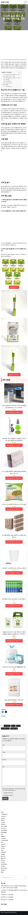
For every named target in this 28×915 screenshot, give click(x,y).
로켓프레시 (3, 824)
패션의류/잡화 (4, 864)
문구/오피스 (3, 828)
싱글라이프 (3, 846)
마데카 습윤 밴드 (7, 725)
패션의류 (3, 862)
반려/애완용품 (4, 830)
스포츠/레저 (3, 838)
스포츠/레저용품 (4, 840)
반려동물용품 (3, 832)
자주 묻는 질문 (8, 83)
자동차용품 (3, 852)
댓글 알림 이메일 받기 (8, 792)
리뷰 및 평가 (8, 81)
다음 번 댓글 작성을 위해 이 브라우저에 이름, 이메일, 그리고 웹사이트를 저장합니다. (13, 789)
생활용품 (3, 836)
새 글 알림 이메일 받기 (8, 795)
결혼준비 (3, 820)
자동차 (2, 850)
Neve (2, 912)
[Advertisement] (14, 45)
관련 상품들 (5, 84)
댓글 (3, 766)
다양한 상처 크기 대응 (10, 76)
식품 (2, 842)
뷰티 (2, 834)
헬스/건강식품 (4, 868)
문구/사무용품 (4, 826)
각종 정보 (3, 818)
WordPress (14, 912)
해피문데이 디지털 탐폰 (7, 894)
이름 (3, 745)
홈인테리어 (3, 870)
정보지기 (7, 22)
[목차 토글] (18, 73)
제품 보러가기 (14, 287)
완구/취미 (3, 848)
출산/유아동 (3, 858)
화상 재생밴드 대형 (14, 728)
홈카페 (2, 872)
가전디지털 (3, 816)
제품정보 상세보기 (14, 374)
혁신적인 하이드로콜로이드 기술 (12, 74)
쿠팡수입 (3, 860)
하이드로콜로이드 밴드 (5, 728)
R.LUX (2, 812)
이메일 (4, 752)
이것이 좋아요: (8, 86)
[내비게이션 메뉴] (25, 2)
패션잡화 (3, 866)
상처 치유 (13, 725)
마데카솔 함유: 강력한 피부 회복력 (12, 78)
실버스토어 (3, 844)
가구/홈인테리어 (4, 814)
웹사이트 (4, 759)
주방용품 (3, 854)
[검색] (25, 877)
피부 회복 (18, 725)
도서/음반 (3, 822)
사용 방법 (7, 79)
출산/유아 (3, 856)
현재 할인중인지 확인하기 (14, 412)
